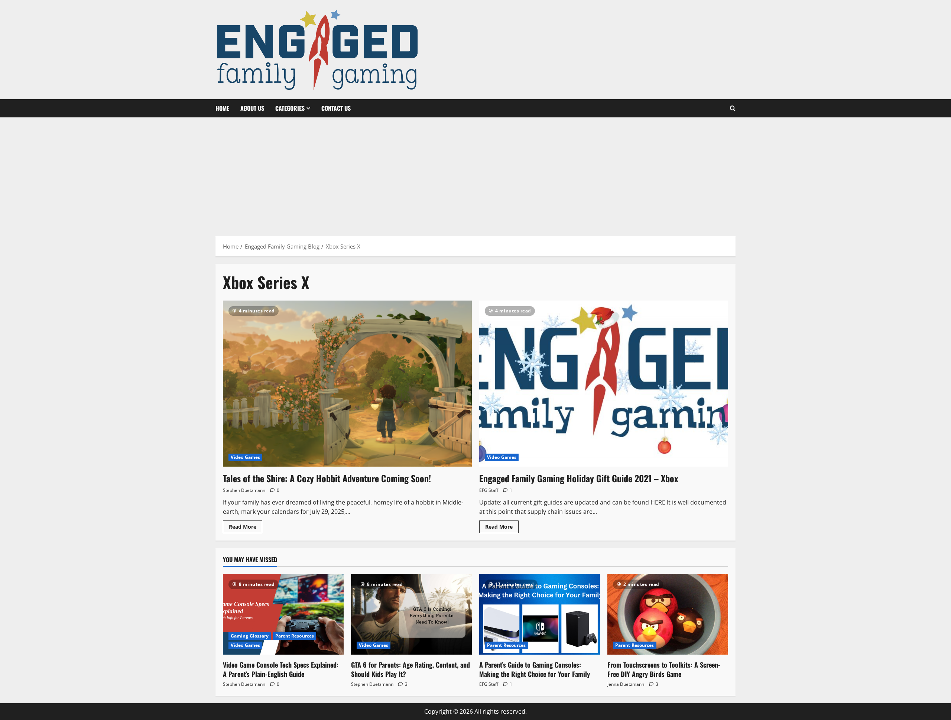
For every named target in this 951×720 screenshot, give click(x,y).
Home (222, 108)
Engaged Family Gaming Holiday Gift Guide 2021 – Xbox (578, 478)
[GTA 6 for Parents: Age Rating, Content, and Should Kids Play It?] (411, 614)
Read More (245, 528)
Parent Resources (294, 636)
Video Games (245, 457)
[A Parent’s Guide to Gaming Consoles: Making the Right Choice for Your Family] (539, 614)
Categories (290, 108)
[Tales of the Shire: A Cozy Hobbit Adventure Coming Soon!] (347, 384)
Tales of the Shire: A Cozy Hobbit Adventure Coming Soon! (327, 478)
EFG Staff (488, 490)
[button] (733, 108)
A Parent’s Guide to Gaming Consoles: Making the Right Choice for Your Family (534, 669)
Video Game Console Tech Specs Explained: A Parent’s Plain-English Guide (280, 669)
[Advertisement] (475, 173)
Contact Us (336, 108)
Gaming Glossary (250, 636)
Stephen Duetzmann (244, 490)
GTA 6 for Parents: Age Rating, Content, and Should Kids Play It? (410, 669)
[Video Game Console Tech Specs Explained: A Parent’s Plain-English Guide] (283, 614)
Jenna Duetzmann (625, 684)
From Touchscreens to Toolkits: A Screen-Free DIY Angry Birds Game (663, 669)
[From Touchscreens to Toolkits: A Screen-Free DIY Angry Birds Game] (667, 614)
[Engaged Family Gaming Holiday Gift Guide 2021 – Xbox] (603, 384)
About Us (252, 108)
